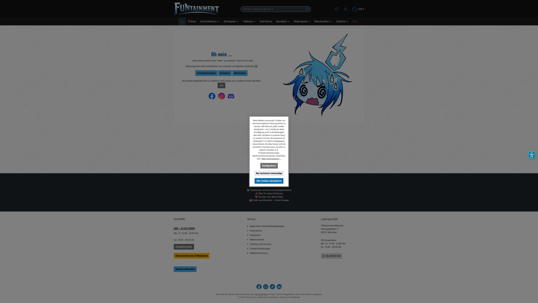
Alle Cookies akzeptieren (269, 181)
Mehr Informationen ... (271, 159)
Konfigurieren (269, 165)
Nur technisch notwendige (269, 173)
